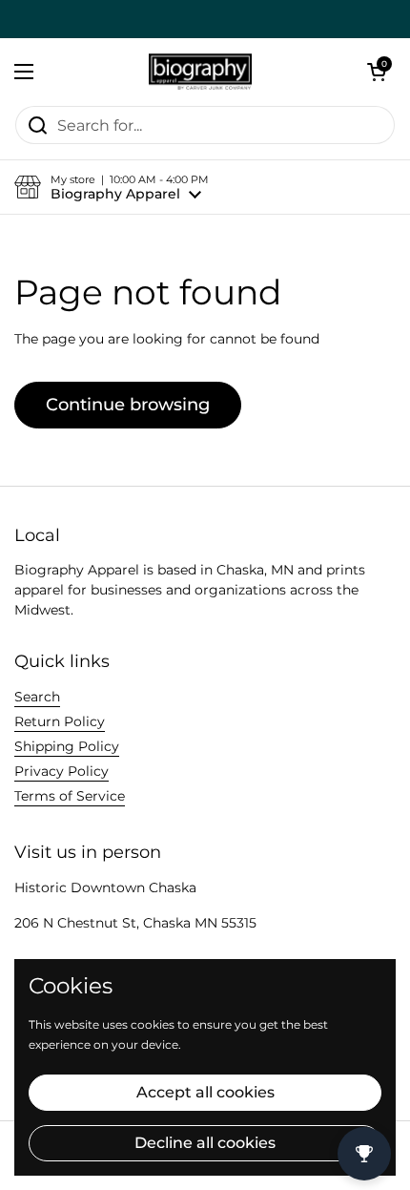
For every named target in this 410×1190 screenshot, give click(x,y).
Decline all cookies (205, 1143)
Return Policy (59, 721)
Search (37, 696)
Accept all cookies (205, 1092)
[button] (377, 71)
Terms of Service (69, 795)
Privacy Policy (61, 771)
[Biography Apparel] (200, 71)
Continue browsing (128, 404)
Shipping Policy (66, 746)
